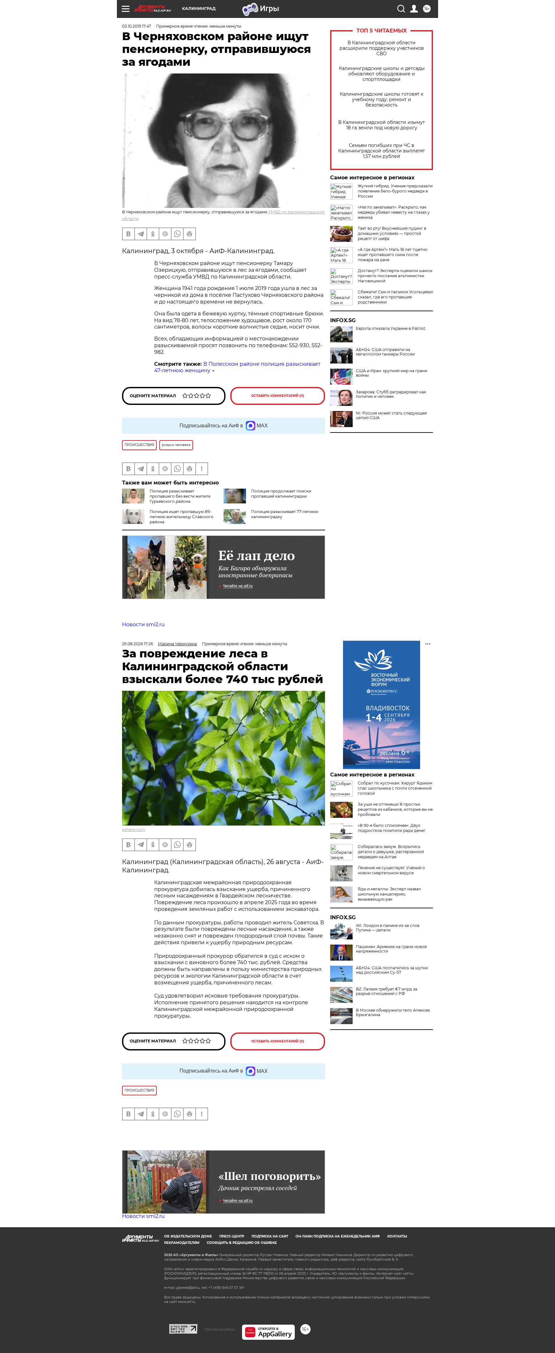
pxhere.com (133, 829)
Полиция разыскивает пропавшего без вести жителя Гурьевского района (180, 496)
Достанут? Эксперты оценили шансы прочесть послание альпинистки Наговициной (395, 275)
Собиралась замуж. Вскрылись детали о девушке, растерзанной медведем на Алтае (391, 851)
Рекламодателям (181, 1243)
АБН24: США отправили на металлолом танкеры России (385, 351)
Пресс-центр (231, 1236)
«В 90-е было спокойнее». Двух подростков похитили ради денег (392, 828)
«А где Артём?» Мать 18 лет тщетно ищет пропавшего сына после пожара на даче (392, 254)
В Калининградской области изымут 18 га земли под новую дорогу (381, 125)
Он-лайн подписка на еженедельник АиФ (337, 1236)
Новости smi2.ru (143, 624)
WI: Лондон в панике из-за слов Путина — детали (387, 927)
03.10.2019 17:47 (136, 26)
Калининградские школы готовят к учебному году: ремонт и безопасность (381, 99)
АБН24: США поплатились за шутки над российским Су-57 (392, 970)
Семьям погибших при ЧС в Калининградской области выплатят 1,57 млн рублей (381, 151)
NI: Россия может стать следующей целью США (391, 415)
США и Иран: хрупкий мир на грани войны (391, 373)
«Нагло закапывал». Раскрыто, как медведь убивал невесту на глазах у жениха (394, 212)
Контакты (397, 1236)
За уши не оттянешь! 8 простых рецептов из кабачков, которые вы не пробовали (395, 809)
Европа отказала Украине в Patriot (390, 328)
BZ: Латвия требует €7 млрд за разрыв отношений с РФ (386, 991)
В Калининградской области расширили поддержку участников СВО (381, 48)
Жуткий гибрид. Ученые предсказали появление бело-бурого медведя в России (395, 191)
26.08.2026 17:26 (137, 643)
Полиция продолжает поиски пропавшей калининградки (281, 494)
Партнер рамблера (219, 1329)
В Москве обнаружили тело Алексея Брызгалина (393, 1012)
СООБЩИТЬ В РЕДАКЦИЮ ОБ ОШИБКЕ (242, 1243)
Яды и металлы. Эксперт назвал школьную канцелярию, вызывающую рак (389, 894)
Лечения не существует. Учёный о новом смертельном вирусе (391, 870)
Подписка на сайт (269, 1236)
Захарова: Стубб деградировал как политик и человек (391, 394)
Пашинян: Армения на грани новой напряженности (391, 949)
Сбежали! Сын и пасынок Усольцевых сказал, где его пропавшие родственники (395, 296)
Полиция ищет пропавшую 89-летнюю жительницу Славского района (182, 516)
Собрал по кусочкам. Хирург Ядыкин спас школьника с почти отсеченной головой (395, 788)
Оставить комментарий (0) (277, 396)
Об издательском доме (188, 1236)
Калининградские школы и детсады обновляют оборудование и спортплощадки (382, 74)
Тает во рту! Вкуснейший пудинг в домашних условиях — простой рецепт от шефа (392, 233)
